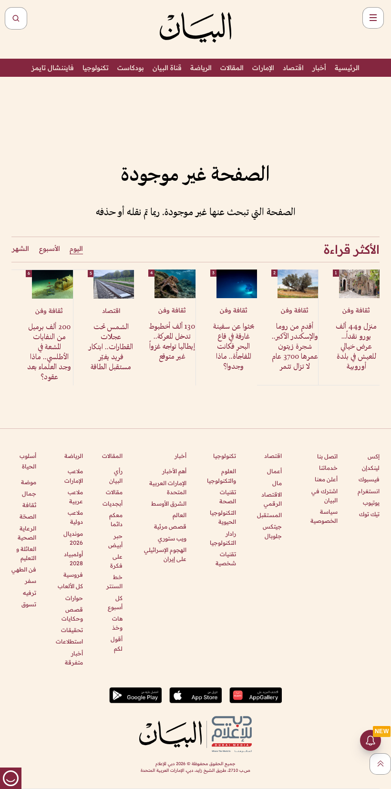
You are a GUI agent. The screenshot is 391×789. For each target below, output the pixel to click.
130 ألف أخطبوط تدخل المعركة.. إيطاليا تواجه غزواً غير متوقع (172, 342)
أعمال (274, 471)
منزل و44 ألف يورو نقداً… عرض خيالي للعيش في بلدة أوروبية (356, 347)
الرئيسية (347, 67)
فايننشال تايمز (52, 67)
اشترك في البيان (324, 496)
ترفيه (29, 592)
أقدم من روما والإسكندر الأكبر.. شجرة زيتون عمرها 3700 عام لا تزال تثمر (295, 347)
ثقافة (29, 505)
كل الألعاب (70, 586)
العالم (179, 515)
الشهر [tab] (20, 248)
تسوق (28, 604)
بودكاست (130, 67)
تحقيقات (71, 629)
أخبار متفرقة (73, 658)
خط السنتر (114, 581)
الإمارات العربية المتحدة (167, 487)
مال (277, 483)
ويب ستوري (172, 538)
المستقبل (269, 515)
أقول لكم (117, 643)
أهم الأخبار (174, 471)
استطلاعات (69, 641)
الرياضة (201, 67)
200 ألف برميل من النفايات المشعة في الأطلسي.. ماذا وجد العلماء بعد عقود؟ (49, 352)
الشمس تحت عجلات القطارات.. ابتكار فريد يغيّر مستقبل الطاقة (111, 347)
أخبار (319, 67)
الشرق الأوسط (168, 503)
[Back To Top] (380, 764)
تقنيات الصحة (227, 496)
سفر (30, 580)
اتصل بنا (327, 456)
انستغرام (369, 491)
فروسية (72, 574)
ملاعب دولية (75, 517)
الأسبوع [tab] (49, 248)
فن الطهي (23, 569)
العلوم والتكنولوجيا (221, 475)
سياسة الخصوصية (324, 516)
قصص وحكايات (72, 614)
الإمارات (263, 67)
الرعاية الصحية (27, 533)
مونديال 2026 (72, 538)
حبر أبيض (115, 540)
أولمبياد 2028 (73, 558)
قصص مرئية (170, 526)
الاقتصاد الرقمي (271, 499)
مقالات (114, 492)
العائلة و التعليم (26, 553)
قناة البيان (167, 67)
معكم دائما (116, 519)
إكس (374, 456)
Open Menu (373, 18)
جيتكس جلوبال (272, 531)
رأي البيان (116, 475)
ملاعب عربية (75, 496)
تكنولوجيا (95, 67)
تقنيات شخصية (226, 558)
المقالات (232, 67)
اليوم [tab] (76, 248)
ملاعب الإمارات (73, 475)
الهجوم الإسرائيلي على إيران (165, 554)
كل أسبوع (115, 602)
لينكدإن (371, 467)
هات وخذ (117, 623)
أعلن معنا (326, 479)
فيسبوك (369, 479)
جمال (29, 493)
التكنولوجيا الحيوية (223, 517)
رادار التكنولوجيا (223, 538)
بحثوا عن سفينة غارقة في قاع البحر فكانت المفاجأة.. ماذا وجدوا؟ (233, 347)
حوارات (73, 598)
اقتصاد (293, 67)
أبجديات (113, 503)
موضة (28, 482)
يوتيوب (371, 502)
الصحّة (28, 516)
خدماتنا (328, 467)
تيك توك (369, 514)
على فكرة (116, 561)
